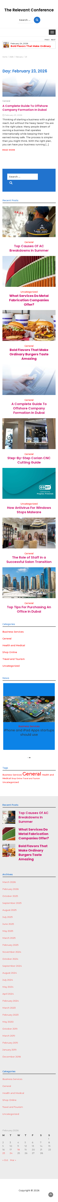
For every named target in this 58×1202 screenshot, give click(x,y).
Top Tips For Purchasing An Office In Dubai (29, 609)
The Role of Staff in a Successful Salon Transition (29, 559)
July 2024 (7, 979)
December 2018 (11, 1056)
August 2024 (9, 972)
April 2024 (8, 993)
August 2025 (9, 910)
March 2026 (9, 882)
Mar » (13, 1160)
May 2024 (7, 986)
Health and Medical (13, 645)
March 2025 (8, 937)
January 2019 (9, 1049)
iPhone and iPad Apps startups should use (29, 732)
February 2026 (10, 889)
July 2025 (7, 917)
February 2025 (10, 944)
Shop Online (9, 652)
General (6, 101)
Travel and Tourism (13, 659)
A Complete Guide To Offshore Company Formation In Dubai (25, 108)
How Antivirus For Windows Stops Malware (29, 509)
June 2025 (8, 923)
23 (3, 1153)
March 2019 (8, 1035)
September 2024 (12, 965)
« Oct (5, 1160)
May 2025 (7, 930)
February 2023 (10, 1014)
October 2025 (10, 896)
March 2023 (9, 1007)
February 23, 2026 (13, 115)
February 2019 (10, 1042)
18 (18, 1149)
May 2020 (8, 1021)
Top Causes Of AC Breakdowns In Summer (29, 248)
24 (11, 1153)
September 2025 (11, 903)
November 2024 (11, 951)
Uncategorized (29, 291)
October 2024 (10, 958)
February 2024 (10, 1000)
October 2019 (10, 1028)
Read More (8, 150)
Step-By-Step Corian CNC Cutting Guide (29, 460)
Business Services (13, 631)
